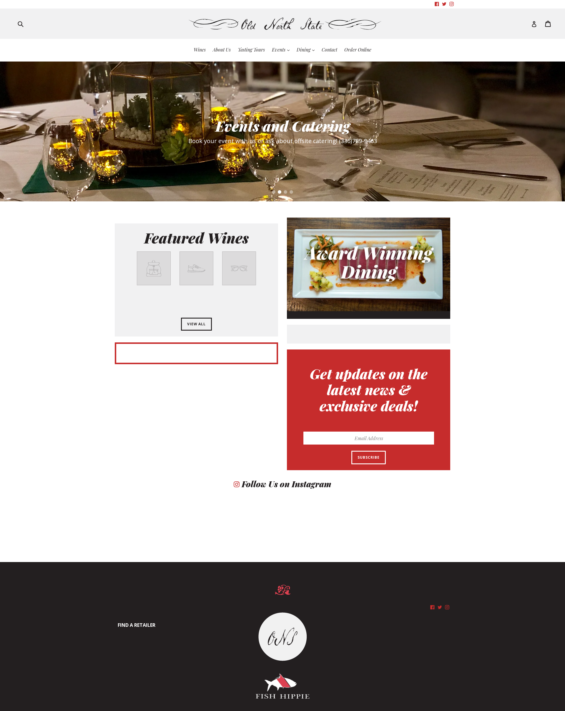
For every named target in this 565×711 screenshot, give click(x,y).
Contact (329, 50)
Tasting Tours (251, 50)
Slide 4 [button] (291, 192)
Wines (200, 50)
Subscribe (369, 457)
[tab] (273, 192)
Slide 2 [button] (279, 192)
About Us (222, 50)
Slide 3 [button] (285, 192)
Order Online (357, 50)
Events (282, 49)
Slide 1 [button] (273, 192)
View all (196, 324)
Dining (307, 49)
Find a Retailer (136, 625)
